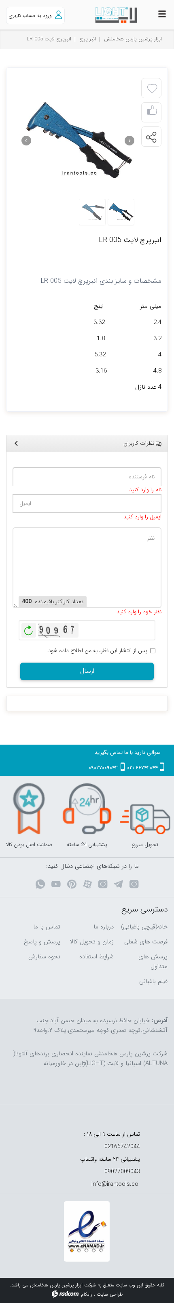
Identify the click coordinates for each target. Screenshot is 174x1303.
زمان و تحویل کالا (92, 942)
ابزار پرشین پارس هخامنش (133, 39)
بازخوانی (28, 628)
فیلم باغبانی (153, 981)
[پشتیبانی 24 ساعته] (87, 809)
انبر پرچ (87, 39)
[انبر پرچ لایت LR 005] (77, 140)
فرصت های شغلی (146, 942)
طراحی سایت (110, 1294)
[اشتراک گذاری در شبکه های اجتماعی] (151, 137)
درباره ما (103, 927)
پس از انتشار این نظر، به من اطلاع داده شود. (97, 650)
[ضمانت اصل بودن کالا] (29, 809)
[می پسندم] (152, 112)
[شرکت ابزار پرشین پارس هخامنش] (109, 15)
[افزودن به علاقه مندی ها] (152, 89)
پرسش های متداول (153, 961)
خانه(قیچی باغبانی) (144, 927)
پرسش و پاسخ (42, 942)
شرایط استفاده (96, 957)
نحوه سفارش (44, 957)
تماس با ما (46, 927)
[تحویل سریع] (145, 809)
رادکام (86, 1294)
